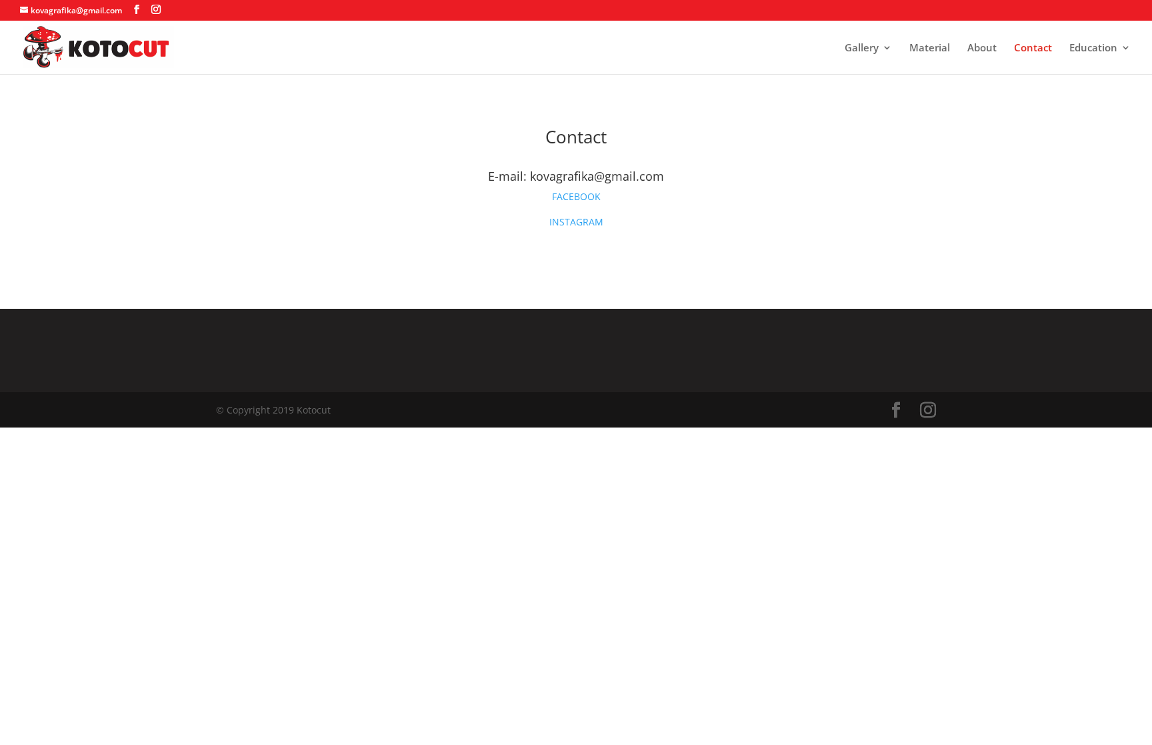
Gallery (862, 48)
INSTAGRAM (576, 221)
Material (929, 48)
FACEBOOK (576, 196)
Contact (1033, 48)
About (982, 48)
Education (1093, 48)
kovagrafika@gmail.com (597, 176)
